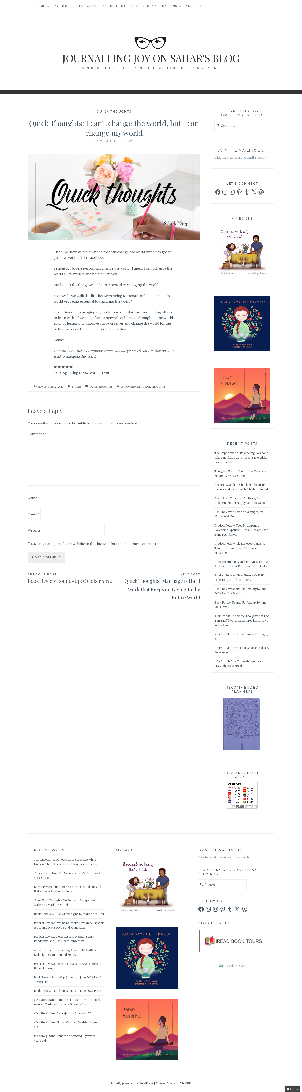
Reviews (84, 5)
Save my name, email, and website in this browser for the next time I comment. (94, 544)
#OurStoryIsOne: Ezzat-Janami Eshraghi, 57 (62, 1013)
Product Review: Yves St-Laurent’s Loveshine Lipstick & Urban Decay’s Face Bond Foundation (241, 530)
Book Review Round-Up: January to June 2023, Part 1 (67, 991)
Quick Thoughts (114, 111)
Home (40, 5)
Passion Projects (117, 5)
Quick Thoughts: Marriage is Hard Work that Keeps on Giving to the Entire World (162, 587)
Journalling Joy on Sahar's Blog (151, 58)
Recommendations (159, 5)
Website (34, 530)
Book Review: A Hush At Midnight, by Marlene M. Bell (69, 914)
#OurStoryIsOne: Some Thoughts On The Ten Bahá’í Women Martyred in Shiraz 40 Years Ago (241, 620)
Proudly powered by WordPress (132, 1083)
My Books (63, 5)
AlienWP (185, 1083)
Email (34, 514)
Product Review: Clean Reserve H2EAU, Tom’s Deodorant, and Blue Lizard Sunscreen (240, 548)
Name (34, 498)
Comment (37, 434)
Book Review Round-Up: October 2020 (70, 578)
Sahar (76, 386)
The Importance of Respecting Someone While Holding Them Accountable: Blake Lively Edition (241, 457)
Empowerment (131, 386)
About (192, 5)
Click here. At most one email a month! (240, 158)
